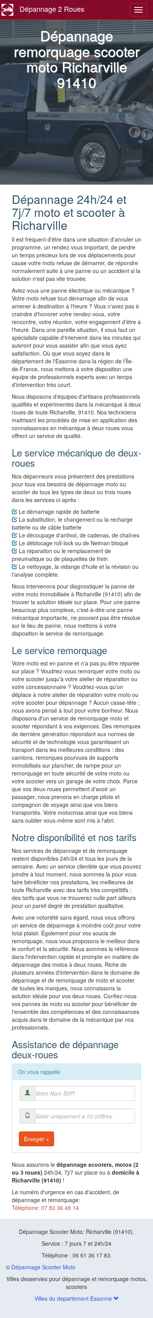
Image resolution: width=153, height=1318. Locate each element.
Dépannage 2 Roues (52, 9)
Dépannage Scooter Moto (43, 1267)
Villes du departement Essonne (74, 1298)
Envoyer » (36, 1139)
